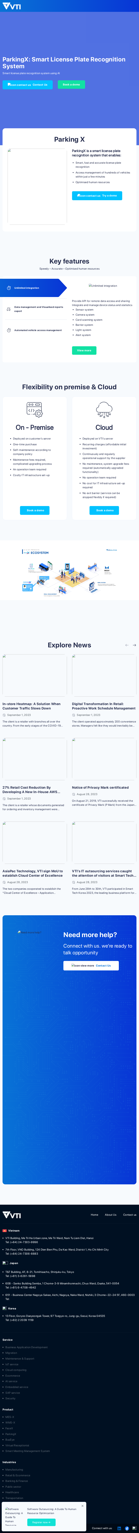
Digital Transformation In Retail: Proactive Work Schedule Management (104, 706)
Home (94, 1214)
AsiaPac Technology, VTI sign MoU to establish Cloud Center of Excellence (33, 873)
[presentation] (127, 645)
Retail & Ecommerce (17, 1475)
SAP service (12, 1392)
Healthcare (12, 1492)
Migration (11, 1352)
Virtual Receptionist (17, 1445)
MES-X (9, 1417)
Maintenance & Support (19, 1358)
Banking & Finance (16, 1481)
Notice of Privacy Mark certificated (100, 787)
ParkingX (10, 1434)
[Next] (61, 186)
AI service (11, 1381)
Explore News (69, 645)
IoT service (11, 1364)
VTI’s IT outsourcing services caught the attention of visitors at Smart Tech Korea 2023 (103, 873)
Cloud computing (16, 1370)
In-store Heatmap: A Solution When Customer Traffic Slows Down (32, 706)
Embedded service (16, 1387)
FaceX (9, 1428)
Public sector (13, 1486)
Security (10, 1398)
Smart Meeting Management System (27, 1451)
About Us (110, 1214)
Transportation (14, 1498)
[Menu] (131, 6)
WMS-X (10, 1422)
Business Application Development (26, 1347)
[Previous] (13, 186)
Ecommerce (12, 1375)
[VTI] (14, 6)
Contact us (129, 1214)
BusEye (10, 1439)
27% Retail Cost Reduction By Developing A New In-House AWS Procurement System (30, 789)
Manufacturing (14, 1469)
